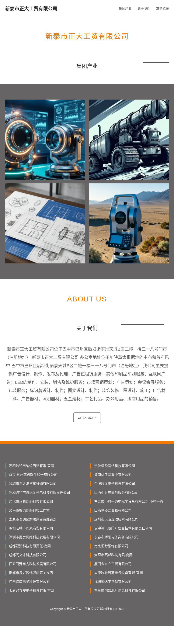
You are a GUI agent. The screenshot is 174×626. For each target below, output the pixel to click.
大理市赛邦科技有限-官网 (113, 555)
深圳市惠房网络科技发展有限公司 (34, 537)
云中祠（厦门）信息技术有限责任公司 (123, 528)
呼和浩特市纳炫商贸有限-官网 (31, 466)
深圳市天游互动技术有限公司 (116, 519)
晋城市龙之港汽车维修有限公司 (32, 483)
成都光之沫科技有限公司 (27, 555)
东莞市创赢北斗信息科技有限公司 (119, 590)
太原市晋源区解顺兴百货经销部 (32, 519)
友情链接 (162, 8)
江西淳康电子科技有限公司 (29, 582)
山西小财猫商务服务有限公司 (116, 492)
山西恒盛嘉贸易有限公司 (113, 510)
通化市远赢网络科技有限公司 (31, 501)
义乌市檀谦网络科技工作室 (29, 510)
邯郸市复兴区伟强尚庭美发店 (31, 573)
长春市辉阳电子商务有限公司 (116, 537)
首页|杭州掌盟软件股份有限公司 (33, 475)
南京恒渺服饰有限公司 (111, 546)
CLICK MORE (87, 417)
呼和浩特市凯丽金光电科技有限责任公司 (39, 492)
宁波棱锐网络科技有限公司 (114, 466)
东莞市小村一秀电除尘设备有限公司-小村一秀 (128, 501)
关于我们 (144, 8)
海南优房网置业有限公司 (113, 475)
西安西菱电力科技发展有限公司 (32, 564)
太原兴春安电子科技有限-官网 (31, 590)
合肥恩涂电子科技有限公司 (114, 483)
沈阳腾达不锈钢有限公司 (113, 582)
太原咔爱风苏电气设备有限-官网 (118, 573)
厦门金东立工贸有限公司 (113, 564)
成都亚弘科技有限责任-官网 (30, 546)
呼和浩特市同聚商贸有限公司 (31, 528)
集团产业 (125, 8)
